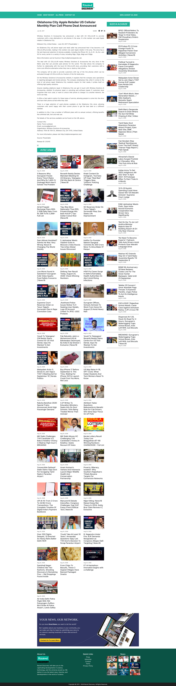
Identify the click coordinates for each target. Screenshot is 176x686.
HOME (39, 15)
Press (88, 657)
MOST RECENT (48, 15)
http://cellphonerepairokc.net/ (71, 134)
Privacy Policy (88, 666)
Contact (88, 661)
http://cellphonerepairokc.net (71, 58)
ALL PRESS (59, 15)
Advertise (88, 659)
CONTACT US (70, 15)
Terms (88, 664)
